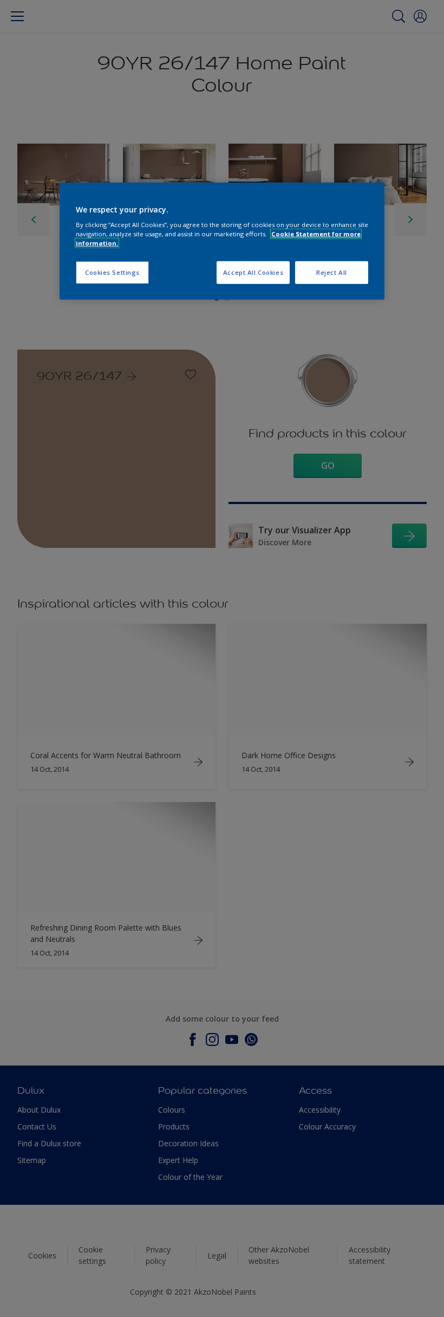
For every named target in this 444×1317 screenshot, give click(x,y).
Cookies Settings (112, 272)
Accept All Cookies (253, 272)
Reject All (331, 272)
